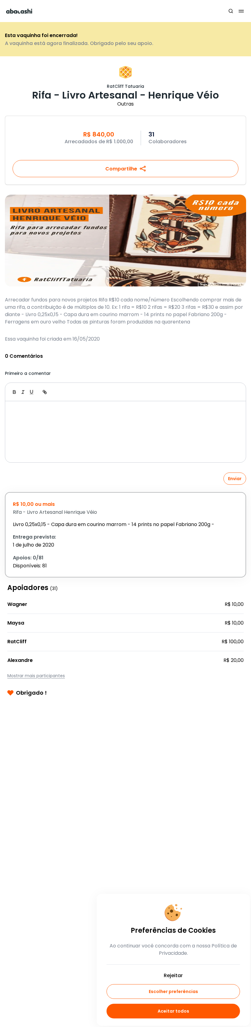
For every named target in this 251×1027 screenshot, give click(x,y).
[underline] (31, 392)
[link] (44, 392)
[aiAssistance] (234, 392)
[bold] (14, 392)
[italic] (23, 392)
